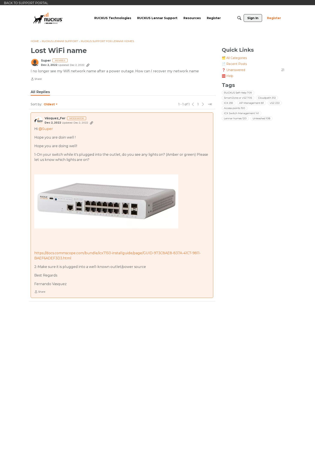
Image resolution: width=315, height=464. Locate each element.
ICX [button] (228, 102)
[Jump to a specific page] (209, 104)
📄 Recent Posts (234, 64)
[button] (106, 201)
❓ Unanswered (253, 70)
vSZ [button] (275, 102)
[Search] (239, 18)
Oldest (49, 104)
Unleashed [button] (261, 118)
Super (46, 60)
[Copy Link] (87, 65)
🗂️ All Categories (234, 58)
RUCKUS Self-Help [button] (238, 92)
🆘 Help (227, 76)
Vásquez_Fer (55, 118)
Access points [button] (234, 108)
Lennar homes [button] (235, 118)
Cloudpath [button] (267, 97)
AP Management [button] (251, 102)
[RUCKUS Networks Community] (48, 18)
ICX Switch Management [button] (241, 113)
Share (36, 79)
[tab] (40, 92)
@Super (46, 129)
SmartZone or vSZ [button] (238, 97)
